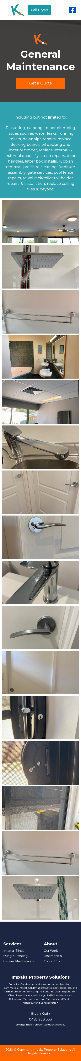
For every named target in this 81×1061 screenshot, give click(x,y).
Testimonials (53, 956)
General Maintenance (18, 961)
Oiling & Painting (15, 956)
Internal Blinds (13, 951)
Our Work (51, 951)
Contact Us (52, 961)
